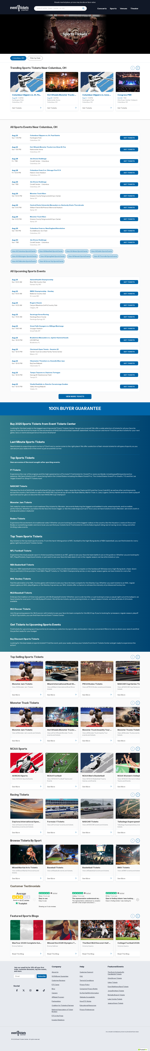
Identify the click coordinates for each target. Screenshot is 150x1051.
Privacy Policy (84, 985)
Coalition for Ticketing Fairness (63, 1005)
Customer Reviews (58, 980)
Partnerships (56, 1001)
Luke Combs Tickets (115, 999)
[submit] (83, 8)
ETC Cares (55, 985)
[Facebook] (17, 990)
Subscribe (42, 976)
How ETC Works (85, 1001)
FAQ (81, 976)
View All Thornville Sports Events (105, 256)
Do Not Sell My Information (89, 993)
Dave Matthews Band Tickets (118, 987)
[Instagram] (30, 990)
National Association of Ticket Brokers (62, 1011)
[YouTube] (37, 990)
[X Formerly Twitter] (23, 990)
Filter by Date (35, 58)
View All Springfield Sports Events (52, 256)
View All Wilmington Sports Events (24, 256)
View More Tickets (75, 396)
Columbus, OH (18, 58)
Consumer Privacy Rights (88, 989)
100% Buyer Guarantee (60, 976)
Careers (54, 993)
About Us (55, 972)
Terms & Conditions (87, 980)
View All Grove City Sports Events (51, 261)
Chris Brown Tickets (115, 978)
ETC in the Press (57, 1016)
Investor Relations (58, 1020)
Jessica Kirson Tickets (115, 1003)
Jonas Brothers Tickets (116, 991)
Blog (53, 989)
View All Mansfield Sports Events (50, 251)
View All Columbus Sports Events (23, 251)
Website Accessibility (87, 997)
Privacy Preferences (87, 1010)
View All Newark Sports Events (79, 256)
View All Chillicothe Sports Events (24, 261)
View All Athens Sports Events (76, 251)
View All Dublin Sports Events (101, 251)
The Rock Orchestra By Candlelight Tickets (116, 973)
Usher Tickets (112, 982)
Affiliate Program (58, 997)
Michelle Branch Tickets (116, 995)
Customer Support (86, 972)
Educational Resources (88, 1005)
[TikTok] (44, 990)
